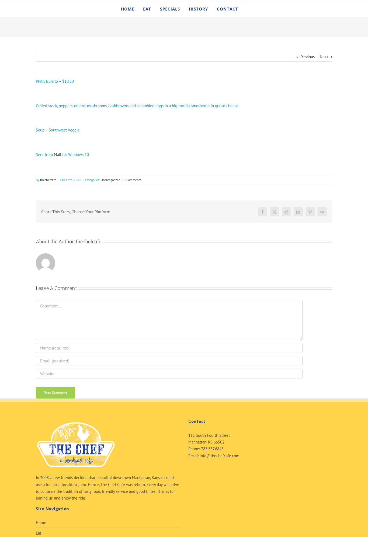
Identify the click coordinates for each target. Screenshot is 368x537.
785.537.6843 (212, 448)
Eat (38, 533)
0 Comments (132, 180)
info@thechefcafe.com (219, 455)
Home (41, 522)
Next (324, 56)
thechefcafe (48, 180)
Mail (57, 154)
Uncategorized (110, 180)
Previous (307, 56)
